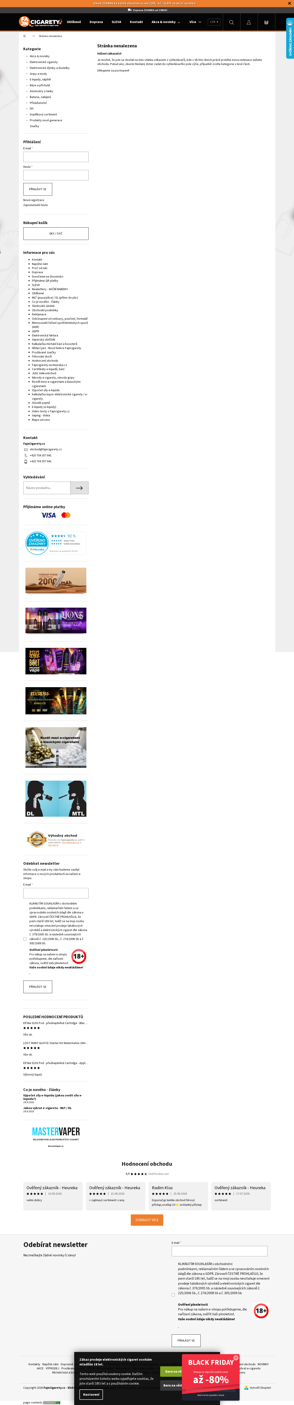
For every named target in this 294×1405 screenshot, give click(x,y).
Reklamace (39, 314)
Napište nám (40, 264)
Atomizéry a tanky (41, 91)
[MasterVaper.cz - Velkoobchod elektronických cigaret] (56, 1131)
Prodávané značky (44, 352)
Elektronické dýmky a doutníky (50, 68)
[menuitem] (73, 22)
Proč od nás (39, 268)
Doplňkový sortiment (43, 114)
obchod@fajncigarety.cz (46, 449)
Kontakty (34, 1364)
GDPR (35, 331)
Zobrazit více (147, 1220)
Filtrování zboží (42, 356)
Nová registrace (33, 200)
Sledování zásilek (43, 306)
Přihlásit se (37, 189)
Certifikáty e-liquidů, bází (48, 369)
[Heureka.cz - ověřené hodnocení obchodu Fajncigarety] (55, 543)
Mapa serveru (41, 420)
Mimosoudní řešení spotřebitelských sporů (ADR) (60, 325)
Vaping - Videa (41, 415)
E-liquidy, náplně (40, 79)
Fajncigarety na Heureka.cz (49, 365)
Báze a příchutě (40, 85)
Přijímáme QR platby (45, 281)
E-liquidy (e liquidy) (44, 407)
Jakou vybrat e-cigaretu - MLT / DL (47, 1108)
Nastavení (91, 1394)
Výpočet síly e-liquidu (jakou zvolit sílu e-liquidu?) (52, 1097)
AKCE (40, 1368)
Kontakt (37, 260)
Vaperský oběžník (43, 340)
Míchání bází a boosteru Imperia (72, 1372)
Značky (34, 126)
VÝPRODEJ (52, 1368)
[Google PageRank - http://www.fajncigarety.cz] (51, 1402)
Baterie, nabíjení (40, 97)
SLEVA (36, 285)
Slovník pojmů (41, 403)
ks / (55, 233)
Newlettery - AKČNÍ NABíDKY (50, 289)
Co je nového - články (45, 302)
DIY (32, 108)
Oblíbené (38, 293)
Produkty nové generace (46, 120)
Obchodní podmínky (45, 310)
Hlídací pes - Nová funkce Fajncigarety (56, 348)
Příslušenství (38, 103)
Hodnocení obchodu (45, 361)
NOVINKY (263, 1364)
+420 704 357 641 (41, 455)
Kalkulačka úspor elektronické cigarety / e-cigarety (60, 396)
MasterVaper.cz (56, 1146)
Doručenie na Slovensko (47, 276)
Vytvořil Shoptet (260, 1388)
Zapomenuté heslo (35, 205)
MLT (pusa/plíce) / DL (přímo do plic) (55, 298)
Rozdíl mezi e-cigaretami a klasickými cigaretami (56, 384)
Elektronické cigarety (44, 62)
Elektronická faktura (45, 335)
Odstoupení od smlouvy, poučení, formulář (60, 319)
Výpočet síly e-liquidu (46, 390)
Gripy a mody (38, 74)
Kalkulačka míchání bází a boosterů (54, 344)
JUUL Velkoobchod (44, 373)
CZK (213, 22)
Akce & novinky (40, 56)
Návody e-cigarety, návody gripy (53, 378)
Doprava (37, 272)
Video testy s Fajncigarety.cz (51, 411)
